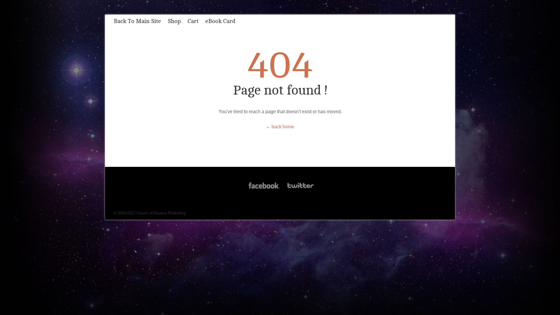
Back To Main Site (137, 21)
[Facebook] (264, 188)
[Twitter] (300, 188)
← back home (280, 126)
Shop (174, 21)
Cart (193, 21)
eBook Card (220, 21)
